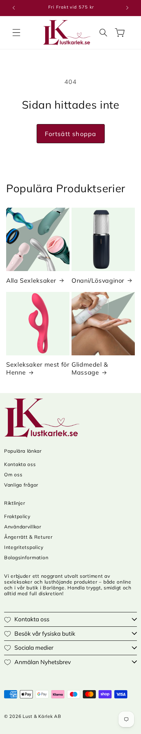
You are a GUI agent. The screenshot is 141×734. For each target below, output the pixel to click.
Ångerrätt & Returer (28, 537)
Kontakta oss (20, 464)
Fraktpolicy (17, 516)
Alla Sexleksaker (31, 280)
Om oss (13, 475)
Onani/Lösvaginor (98, 280)
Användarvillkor (22, 527)
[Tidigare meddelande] (13, 7)
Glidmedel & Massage (90, 368)
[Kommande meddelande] (127, 7)
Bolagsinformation (26, 557)
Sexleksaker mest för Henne (37, 368)
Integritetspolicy (23, 547)
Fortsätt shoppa (71, 134)
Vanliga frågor (21, 485)
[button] (17, 32)
